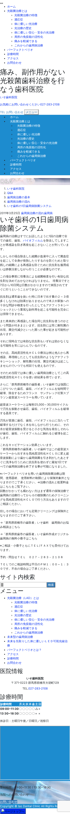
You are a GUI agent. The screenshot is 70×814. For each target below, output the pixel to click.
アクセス (13, 58)
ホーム (11, 6)
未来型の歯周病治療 (20, 637)
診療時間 (13, 54)
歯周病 (48, 213)
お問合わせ (14, 62)
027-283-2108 (38, 688)
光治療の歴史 (23, 28)
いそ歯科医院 (8, 97)
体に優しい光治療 (25, 24)
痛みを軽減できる (25, 41)
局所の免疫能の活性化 (28, 37)
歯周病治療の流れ (32, 213)
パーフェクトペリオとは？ (24, 650)
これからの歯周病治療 (28, 45)
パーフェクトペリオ (20, 49)
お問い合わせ (8, 802)
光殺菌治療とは (17, 11)
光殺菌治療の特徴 (25, 15)
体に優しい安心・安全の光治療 (34, 32)
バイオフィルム (33, 240)
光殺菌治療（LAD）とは (23, 598)
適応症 (18, 19)
